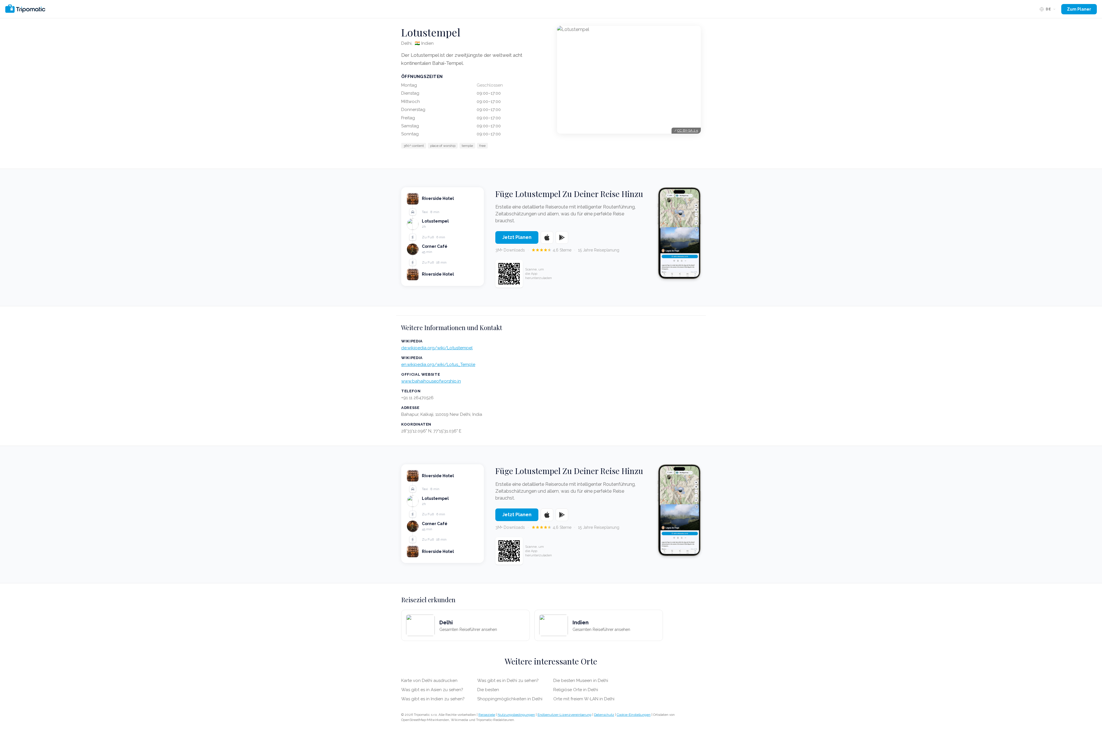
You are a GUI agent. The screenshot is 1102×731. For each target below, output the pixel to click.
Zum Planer (1079, 9)
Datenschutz (604, 715)
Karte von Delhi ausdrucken (429, 680)
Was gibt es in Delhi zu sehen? (508, 680)
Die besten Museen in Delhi (580, 680)
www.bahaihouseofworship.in (431, 381)
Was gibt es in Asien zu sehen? (432, 689)
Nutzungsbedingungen (516, 715)
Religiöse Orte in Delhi (575, 689)
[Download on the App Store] (547, 237)
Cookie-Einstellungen (634, 715)
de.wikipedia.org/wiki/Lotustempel (437, 347)
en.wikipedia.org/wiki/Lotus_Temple (438, 364)
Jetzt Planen (516, 237)
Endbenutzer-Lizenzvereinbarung (564, 715)
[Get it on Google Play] (562, 237)
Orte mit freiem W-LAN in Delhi (583, 698)
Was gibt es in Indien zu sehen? (433, 698)
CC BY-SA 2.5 (687, 130)
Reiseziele (486, 715)
